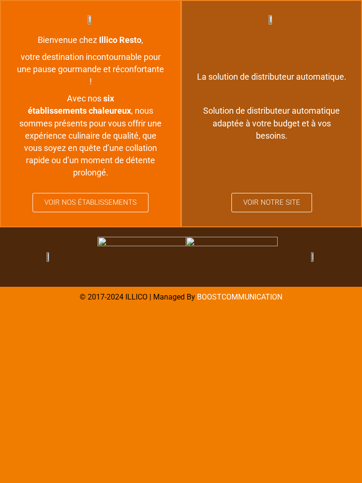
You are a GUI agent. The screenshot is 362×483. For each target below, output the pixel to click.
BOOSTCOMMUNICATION (239, 296)
